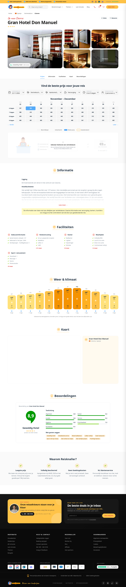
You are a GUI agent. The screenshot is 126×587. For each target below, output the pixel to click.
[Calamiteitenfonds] (99, 2)
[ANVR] (92, 2)
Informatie (51, 76)
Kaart (71, 76)
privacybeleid (92, 519)
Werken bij (68, 541)
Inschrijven (108, 515)
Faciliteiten (62, 76)
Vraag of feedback (41, 550)
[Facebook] (103, 583)
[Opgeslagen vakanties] (103, 7)
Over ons (67, 538)
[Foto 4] (77, 58)
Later (115, 125)
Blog (88, 7)
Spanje (19, 13)
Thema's (68, 7)
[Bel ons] (95, 7)
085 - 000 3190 (28, 514)
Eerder (11, 125)
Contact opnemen (41, 544)
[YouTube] (116, 583)
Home (10, 13)
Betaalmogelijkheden (100, 547)
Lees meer (63, 205)
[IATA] (102, 2)
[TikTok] (112, 583)
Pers (66, 544)
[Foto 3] (105, 39)
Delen (105, 18)
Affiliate (67, 547)
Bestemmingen (56, 7)
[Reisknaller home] (16, 7)
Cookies (95, 544)
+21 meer (39, 248)
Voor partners (69, 550)
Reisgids (10, 553)
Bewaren (114, 18)
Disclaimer (96, 550)
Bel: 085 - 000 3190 (42, 547)
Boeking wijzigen (41, 541)
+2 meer (94, 248)
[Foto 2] (77, 39)
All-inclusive (11, 544)
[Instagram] (107, 583)
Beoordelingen (81, 76)
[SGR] (96, 2)
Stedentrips (11, 541)
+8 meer (66, 248)
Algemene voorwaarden (100, 538)
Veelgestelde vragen (42, 538)
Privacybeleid (97, 541)
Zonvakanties (12, 538)
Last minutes (80, 7)
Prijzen (42, 76)
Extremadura (28, 13)
